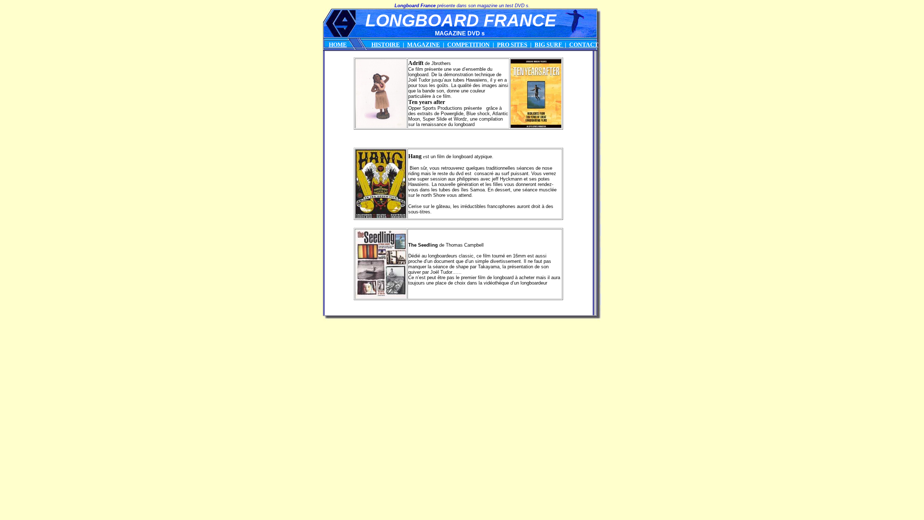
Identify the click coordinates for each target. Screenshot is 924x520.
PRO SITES (512, 45)
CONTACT (583, 45)
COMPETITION (468, 45)
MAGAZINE (423, 45)
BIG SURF (549, 45)
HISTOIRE (385, 45)
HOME (338, 45)
